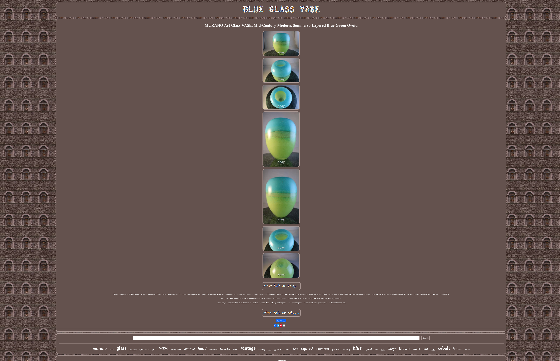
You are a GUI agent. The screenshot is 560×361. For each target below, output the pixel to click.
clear (112, 349)
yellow (336, 349)
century (261, 350)
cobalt (444, 348)
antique (189, 349)
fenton (457, 348)
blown (404, 348)
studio (433, 350)
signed (307, 348)
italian (383, 350)
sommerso (213, 349)
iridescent (322, 349)
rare (295, 349)
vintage (248, 348)
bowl (235, 349)
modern (133, 349)
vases (376, 350)
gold (154, 349)
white (269, 350)
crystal (368, 349)
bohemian (225, 349)
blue (357, 348)
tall (426, 349)
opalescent (144, 349)
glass (122, 348)
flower (467, 350)
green (277, 349)
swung (346, 349)
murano (100, 348)
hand (202, 348)
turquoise (176, 349)
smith (417, 349)
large (392, 349)
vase (163, 348)
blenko (287, 349)
